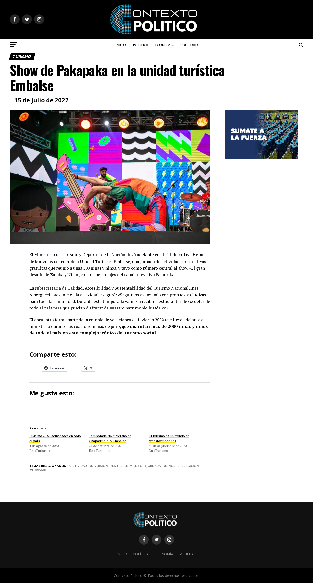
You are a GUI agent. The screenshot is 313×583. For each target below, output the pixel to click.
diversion (99, 465)
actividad (78, 465)
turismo (38, 470)
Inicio (120, 44)
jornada (154, 465)
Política (140, 44)
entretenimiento (127, 465)
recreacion (189, 465)
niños (170, 465)
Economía (164, 44)
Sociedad (189, 44)
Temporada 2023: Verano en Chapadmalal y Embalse (110, 438)
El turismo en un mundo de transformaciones (169, 438)
